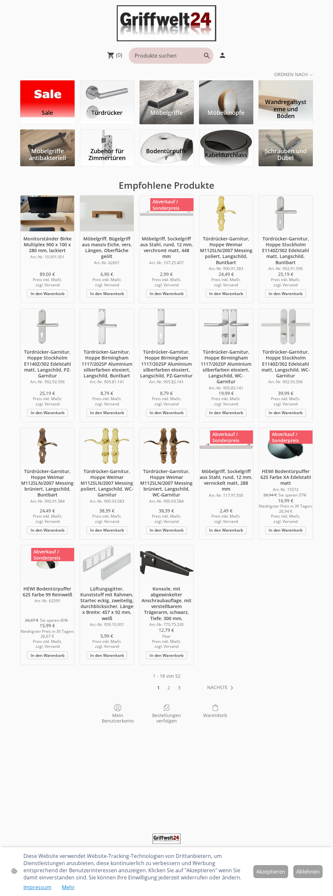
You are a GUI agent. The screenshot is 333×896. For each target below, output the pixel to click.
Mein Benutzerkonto (118, 718)
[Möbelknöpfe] (226, 88)
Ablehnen (308, 871)
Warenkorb (215, 715)
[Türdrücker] (107, 88)
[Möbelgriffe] (167, 88)
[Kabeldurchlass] (226, 137)
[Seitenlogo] (167, 23)
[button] (207, 56)
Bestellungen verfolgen (166, 718)
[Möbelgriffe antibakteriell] (47, 137)
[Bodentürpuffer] (167, 137)
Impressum (37, 887)
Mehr (68, 887)
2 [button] (168, 688)
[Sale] (47, 88)
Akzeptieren (270, 871)
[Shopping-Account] (222, 55)
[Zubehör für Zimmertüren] (107, 137)
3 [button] (179, 688)
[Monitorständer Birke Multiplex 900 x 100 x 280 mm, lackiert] (47, 213)
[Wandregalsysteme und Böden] (286, 88)
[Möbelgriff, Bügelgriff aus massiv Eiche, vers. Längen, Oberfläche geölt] (107, 213)
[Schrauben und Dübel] (286, 137)
